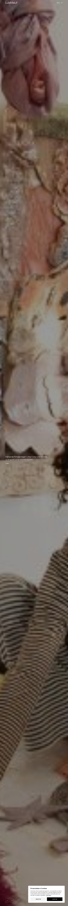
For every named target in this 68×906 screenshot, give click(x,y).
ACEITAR (54, 899)
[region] (46, 894)
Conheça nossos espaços (16, 456)
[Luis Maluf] (11, 3)
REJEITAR (38, 899)
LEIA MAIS (48, 895)
